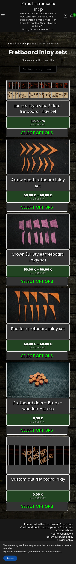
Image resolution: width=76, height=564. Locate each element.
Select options (37, 133)
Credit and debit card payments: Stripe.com (46, 527)
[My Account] (65, 16)
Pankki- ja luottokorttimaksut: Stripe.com (48, 524)
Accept (10, 558)
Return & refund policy (59, 537)
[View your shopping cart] (71, 16)
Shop (11, 43)
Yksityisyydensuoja (62, 533)
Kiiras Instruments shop (38, 6)
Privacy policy (65, 540)
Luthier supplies (25, 43)
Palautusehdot (64, 530)
